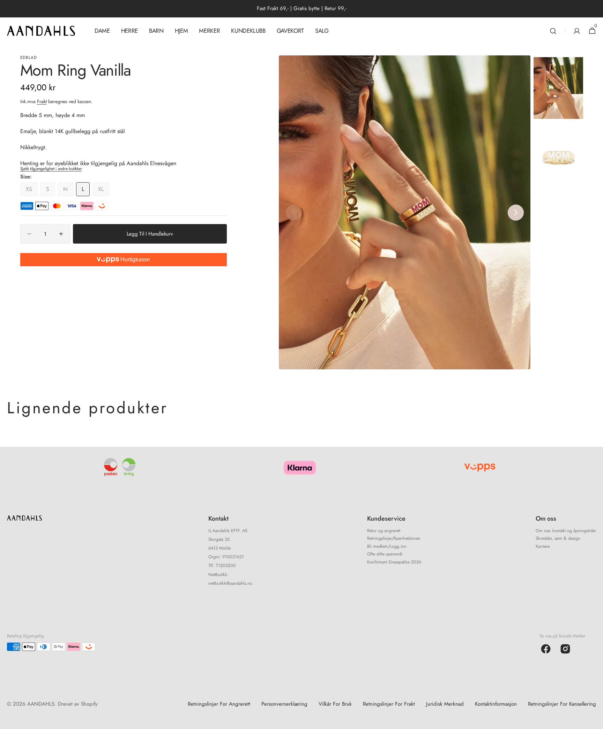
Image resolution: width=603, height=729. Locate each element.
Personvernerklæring (284, 704)
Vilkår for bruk (335, 704)
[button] (553, 30)
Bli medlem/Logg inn (387, 546)
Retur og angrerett (383, 531)
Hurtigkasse (134, 259)
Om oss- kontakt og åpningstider (566, 531)
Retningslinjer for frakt (389, 704)
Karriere (543, 546)
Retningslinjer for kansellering (562, 704)
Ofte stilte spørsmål (384, 554)
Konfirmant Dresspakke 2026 (394, 562)
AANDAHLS (40, 704)
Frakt (42, 101)
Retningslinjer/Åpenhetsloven (393, 538)
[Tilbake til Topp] (594, 720)
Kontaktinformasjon (496, 704)
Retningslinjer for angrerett (219, 704)
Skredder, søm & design (558, 538)
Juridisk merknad (445, 704)
